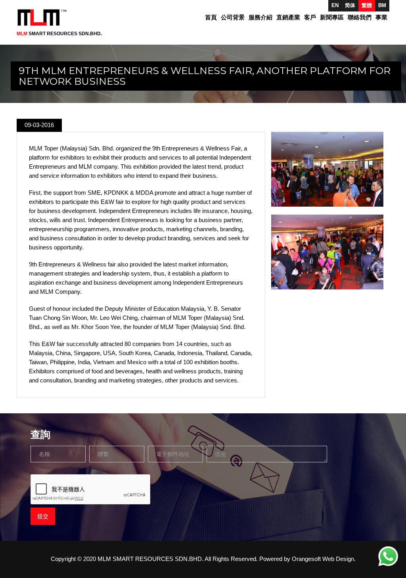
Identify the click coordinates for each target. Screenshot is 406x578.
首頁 (211, 17)
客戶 (310, 17)
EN (335, 5)
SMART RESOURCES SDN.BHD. (59, 33)
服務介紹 (260, 17)
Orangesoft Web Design (323, 559)
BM (382, 5)
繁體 (367, 5)
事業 (381, 17)
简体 (350, 5)
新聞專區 (332, 17)
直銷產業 (288, 17)
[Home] (45, 18)
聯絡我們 (360, 17)
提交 (42, 516)
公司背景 (233, 17)
